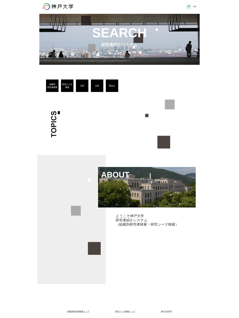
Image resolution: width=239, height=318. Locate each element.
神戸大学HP (166, 311)
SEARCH (119, 33)
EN (194, 6)
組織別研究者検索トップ (78, 311)
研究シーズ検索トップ (125, 311)
